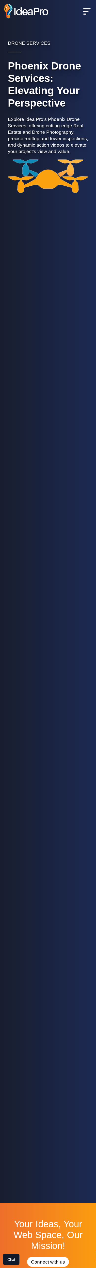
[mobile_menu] (87, 12)
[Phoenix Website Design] (26, 12)
